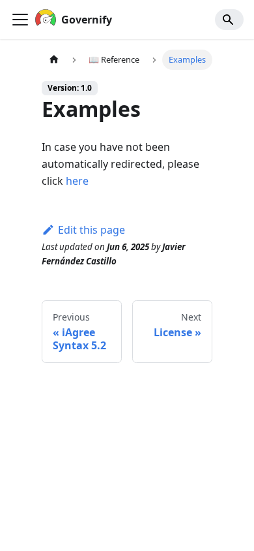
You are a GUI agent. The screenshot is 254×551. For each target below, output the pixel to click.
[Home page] (54, 60)
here (77, 181)
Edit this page (91, 230)
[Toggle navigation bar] (20, 19)
